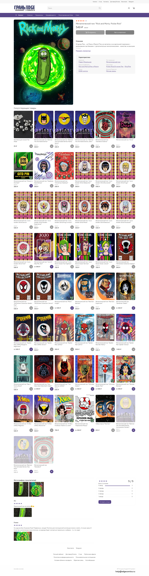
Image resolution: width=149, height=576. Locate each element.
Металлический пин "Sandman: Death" (122, 302)
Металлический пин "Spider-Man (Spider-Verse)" (125, 343)
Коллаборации (90, 560)
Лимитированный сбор (65, 15)
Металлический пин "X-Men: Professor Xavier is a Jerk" (64, 424)
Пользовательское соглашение (85, 557)
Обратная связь (78, 560)
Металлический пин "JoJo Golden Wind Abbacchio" (83, 182)
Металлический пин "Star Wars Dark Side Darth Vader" (43, 385)
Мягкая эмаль (111, 71)
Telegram (131, 1)
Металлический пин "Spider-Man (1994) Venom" (43, 343)
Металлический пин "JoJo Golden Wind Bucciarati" (104, 182)
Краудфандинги (51, 15)
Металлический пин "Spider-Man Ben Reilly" (105, 343)
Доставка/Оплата (115, 1)
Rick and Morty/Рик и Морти (89, 66)
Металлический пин (113, 62)
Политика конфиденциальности (64, 557)
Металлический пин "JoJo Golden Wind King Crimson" (63, 221)
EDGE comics (83, 71)
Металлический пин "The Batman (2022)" (63, 385)
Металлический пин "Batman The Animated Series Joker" (84, 140)
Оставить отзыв (105, 502)
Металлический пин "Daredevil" (40, 466)
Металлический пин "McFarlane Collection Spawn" (125, 263)
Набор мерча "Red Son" (103, 424)
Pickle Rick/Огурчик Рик (114, 66)
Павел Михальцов (85, 62)
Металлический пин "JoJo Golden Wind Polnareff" (124, 221)
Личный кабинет (58, 554)
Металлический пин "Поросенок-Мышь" (81, 424)
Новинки (30, 15)
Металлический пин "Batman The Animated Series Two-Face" (23, 466)
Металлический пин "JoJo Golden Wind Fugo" (124, 182)
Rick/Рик (128, 66)
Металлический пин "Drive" (124, 140)
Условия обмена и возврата (63, 560)
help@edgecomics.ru (125, 571)
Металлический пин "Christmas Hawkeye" (61, 182)
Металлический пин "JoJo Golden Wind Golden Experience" (42, 222)
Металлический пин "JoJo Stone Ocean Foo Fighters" (63, 263)
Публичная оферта (90, 554)
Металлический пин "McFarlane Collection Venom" (43, 302)
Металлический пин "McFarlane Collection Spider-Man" (23, 303)
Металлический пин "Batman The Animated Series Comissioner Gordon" (125, 425)
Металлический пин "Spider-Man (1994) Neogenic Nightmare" (23, 344)
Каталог (95, 1)
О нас (100, 1)
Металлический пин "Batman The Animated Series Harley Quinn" (64, 141)
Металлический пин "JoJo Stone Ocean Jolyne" (104, 263)
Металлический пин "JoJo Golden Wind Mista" (83, 221)
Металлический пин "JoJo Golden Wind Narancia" (104, 221)
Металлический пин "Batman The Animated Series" (43, 140)
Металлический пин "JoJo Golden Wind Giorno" (22, 221)
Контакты (106, 1)
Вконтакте (124, 1)
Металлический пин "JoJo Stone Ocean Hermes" (83, 263)
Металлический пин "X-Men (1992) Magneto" (22, 424)
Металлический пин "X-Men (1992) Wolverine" (43, 424)
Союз (77, 15)
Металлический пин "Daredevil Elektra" (102, 140)
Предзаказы (39, 15)
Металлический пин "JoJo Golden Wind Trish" (22, 263)
